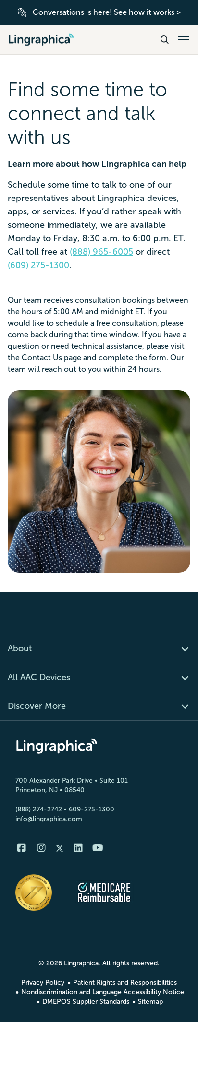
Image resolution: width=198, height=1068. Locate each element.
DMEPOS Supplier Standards (85, 1001)
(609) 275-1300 (38, 265)
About (20, 648)
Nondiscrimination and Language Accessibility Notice (102, 992)
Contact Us (42, 357)
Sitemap (150, 1001)
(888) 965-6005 (101, 252)
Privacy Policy (42, 982)
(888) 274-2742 (38, 809)
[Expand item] (179, 648)
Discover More (37, 706)
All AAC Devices (39, 677)
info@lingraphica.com (48, 818)
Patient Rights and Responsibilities (125, 982)
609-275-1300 (91, 809)
